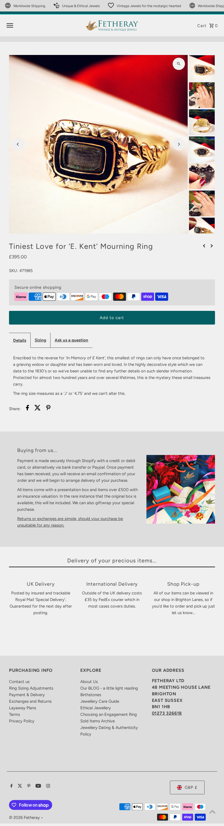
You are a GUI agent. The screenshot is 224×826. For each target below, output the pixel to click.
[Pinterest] (28, 786)
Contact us (19, 681)
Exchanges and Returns (30, 701)
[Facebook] (11, 786)
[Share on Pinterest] (48, 408)
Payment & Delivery (27, 694)
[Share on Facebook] (27, 408)
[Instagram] (47, 786)
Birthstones (90, 694)
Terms (14, 714)
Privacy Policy (21, 721)
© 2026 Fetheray (25, 817)
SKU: (13, 270)
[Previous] (18, 144)
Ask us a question (71, 340)
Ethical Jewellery (95, 707)
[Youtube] (37, 786)
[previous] (204, 245)
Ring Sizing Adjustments (31, 688)
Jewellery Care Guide (99, 701)
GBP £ (191, 787)
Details (19, 340)
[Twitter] (19, 786)
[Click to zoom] (179, 64)
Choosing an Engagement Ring (108, 714)
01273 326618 (167, 713)
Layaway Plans (22, 707)
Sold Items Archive (97, 721)
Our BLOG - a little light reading (109, 688)
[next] (211, 245)
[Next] (179, 144)
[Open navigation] (43, 25)
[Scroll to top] (212, 811)
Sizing (40, 340)
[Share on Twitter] (37, 408)
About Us (89, 681)
